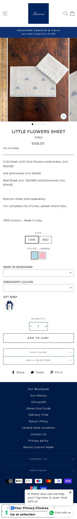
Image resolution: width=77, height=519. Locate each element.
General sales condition (38, 427)
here (63, 205)
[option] (38, 32)
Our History (38, 395)
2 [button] (36, 125)
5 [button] (45, 125)
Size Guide (38, 352)
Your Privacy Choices (32, 508)
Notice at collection (20, 514)
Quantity (38, 318)
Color (38, 248)
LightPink (42, 255)
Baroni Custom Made (38, 447)
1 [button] (33, 124)
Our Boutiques (38, 388)
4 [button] (42, 125)
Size (38, 233)
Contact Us (39, 434)
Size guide (38, 401)
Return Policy (38, 421)
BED (45, 239)
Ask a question (38, 360)
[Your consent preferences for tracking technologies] (6, 512)
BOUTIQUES (38, 470)
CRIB (31, 239)
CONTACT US (39, 459)
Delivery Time (38, 414)
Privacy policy (38, 440)
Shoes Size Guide (38, 408)
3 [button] (39, 125)
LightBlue (34, 255)
